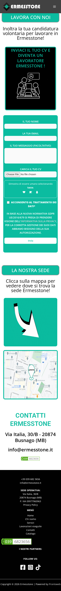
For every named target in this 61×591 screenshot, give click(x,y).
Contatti (30, 530)
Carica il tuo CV (30, 169)
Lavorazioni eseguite (30, 526)
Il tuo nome (31, 121)
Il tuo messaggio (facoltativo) (30, 145)
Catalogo (30, 533)
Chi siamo (30, 519)
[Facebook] (23, 567)
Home (30, 515)
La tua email (30, 133)
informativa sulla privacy (38, 221)
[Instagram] (30, 567)
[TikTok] (38, 567)
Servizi (30, 522)
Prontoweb (55, 584)
